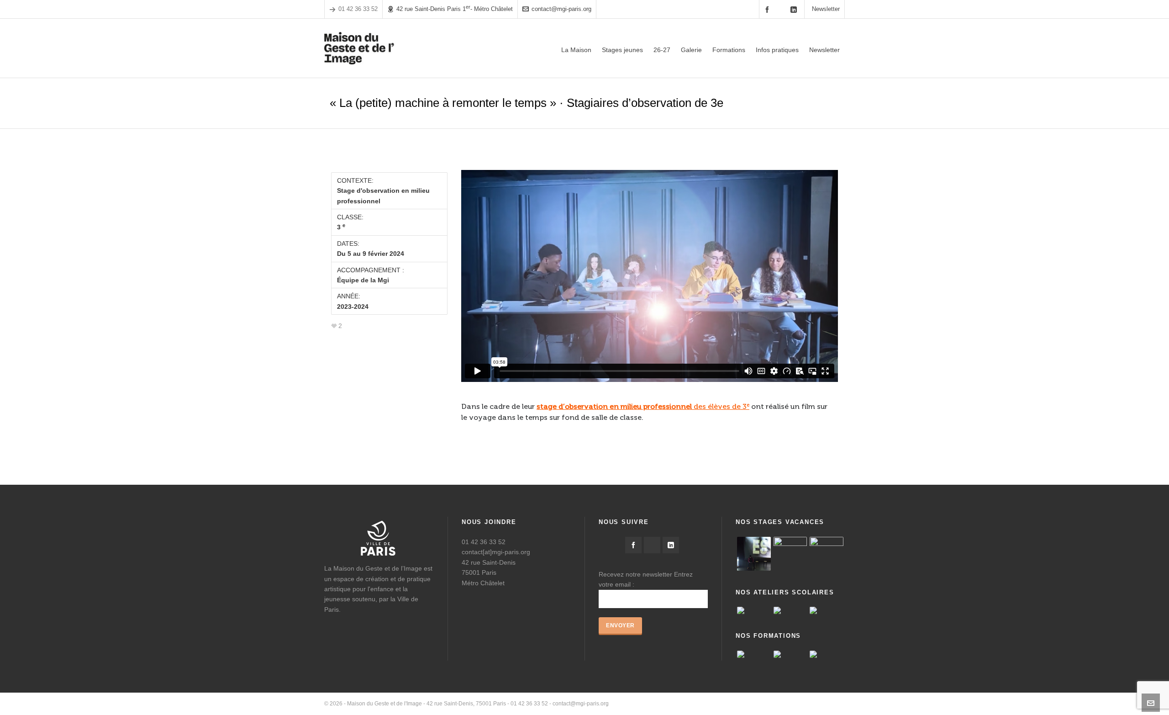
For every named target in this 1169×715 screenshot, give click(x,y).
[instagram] (781, 9)
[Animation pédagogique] (754, 654)
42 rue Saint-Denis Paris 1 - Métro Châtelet (454, 8)
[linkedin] (795, 9)
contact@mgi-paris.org (561, 8)
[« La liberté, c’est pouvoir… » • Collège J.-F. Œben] (754, 610)
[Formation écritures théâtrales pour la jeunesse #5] (790, 654)
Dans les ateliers (824, 703)
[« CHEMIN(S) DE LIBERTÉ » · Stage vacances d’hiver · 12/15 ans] (826, 554)
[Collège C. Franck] (790, 610)
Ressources (781, 703)
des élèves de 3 (643, 406)
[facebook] (768, 9)
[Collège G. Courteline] (826, 610)
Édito (704, 703)
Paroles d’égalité (739, 703)
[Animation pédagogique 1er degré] (826, 654)
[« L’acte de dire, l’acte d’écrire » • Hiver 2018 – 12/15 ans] (790, 554)
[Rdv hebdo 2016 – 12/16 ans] (754, 554)
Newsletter (826, 8)
